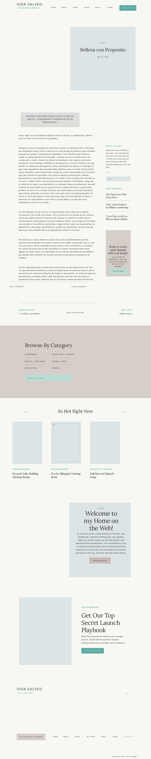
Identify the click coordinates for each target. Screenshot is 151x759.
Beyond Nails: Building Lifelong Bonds (25, 475)
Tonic (134, 756)
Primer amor (125, 313)
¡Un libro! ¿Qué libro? (30, 313)
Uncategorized (21, 469)
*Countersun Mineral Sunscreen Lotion (37, 406)
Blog (103, 43)
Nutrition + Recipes (101, 469)
